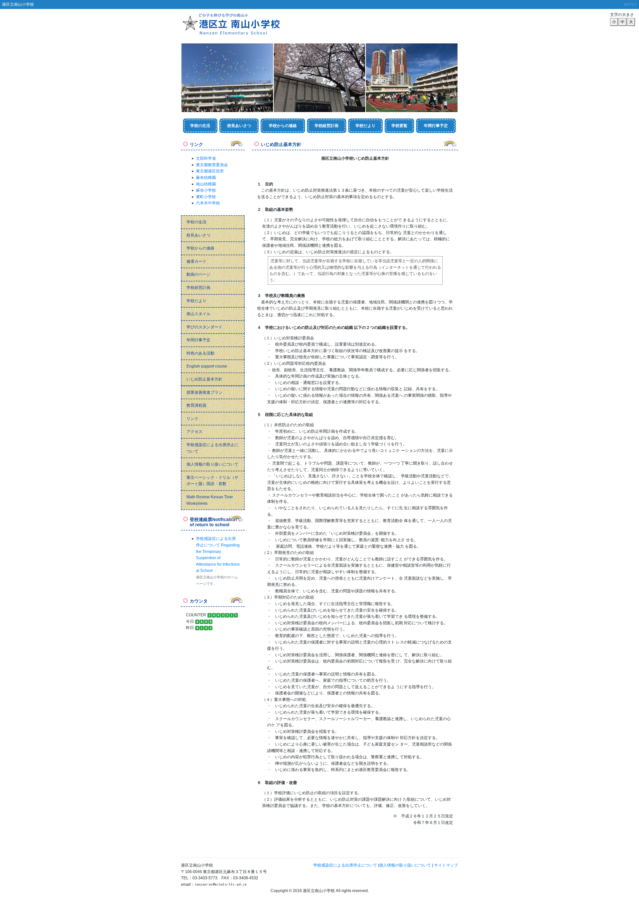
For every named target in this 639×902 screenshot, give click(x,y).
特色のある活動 (200, 353)
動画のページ (198, 274)
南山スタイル (198, 314)
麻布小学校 (206, 190)
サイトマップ (446, 865)
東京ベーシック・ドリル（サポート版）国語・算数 (212, 480)
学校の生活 (200, 126)
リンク (192, 418)
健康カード (196, 261)
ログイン (630, 4)
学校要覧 (399, 126)
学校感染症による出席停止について (212, 448)
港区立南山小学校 (18, 4)
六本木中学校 (208, 203)
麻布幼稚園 (206, 177)
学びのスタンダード (204, 327)
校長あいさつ (239, 126)
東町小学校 (206, 197)
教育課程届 (196, 405)
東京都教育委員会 (212, 165)
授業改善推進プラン (204, 392)
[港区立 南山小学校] (243, 24)
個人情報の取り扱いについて (212, 464)
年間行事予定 (436, 126)
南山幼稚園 (206, 184)
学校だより (365, 126)
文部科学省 (206, 158)
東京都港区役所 (210, 171)
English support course (206, 366)
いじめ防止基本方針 (204, 379)
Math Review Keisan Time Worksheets (209, 500)
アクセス (194, 431)
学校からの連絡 (283, 126)
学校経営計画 (326, 126)
